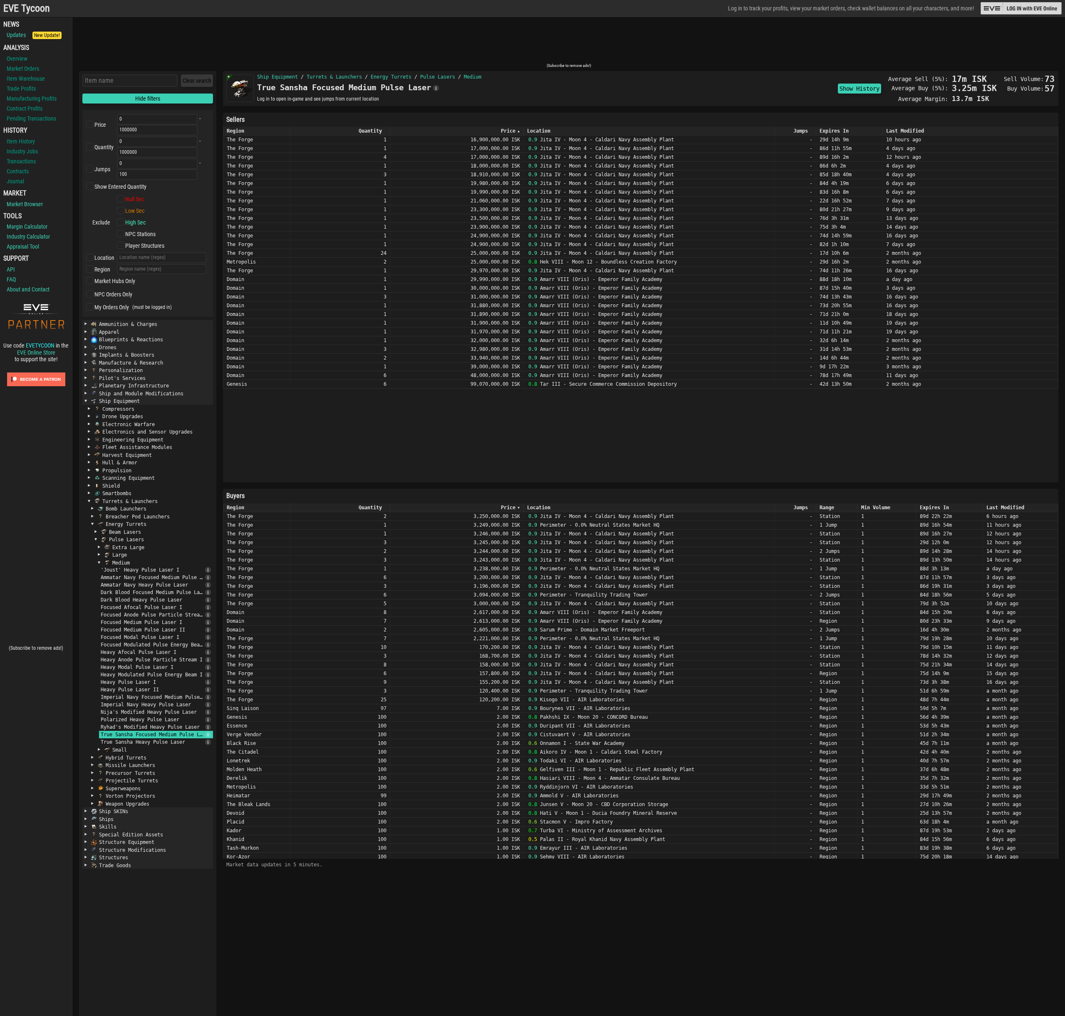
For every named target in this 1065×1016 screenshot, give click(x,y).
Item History (21, 141)
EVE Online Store (36, 352)
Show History (859, 88)
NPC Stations (140, 234)
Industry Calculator (28, 236)
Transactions (21, 161)
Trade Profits (21, 88)
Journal (15, 181)
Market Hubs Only (114, 281)
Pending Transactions (31, 118)
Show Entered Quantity (120, 186)
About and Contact (28, 289)
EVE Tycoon (26, 8)
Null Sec (134, 199)
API (11, 269)
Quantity (104, 147)
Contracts (18, 171)
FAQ (11, 279)
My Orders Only (111, 307)
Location (104, 257)
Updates (33, 35)
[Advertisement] (568, 43)
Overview (17, 58)
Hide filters (147, 98)
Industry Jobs (22, 151)
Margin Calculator (27, 226)
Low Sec (134, 210)
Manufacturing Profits (32, 98)
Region (102, 269)
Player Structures (144, 245)
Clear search (197, 80)
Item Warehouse (26, 78)
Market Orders (23, 68)
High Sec (135, 222)
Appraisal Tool (23, 246)
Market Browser (25, 204)
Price (100, 124)
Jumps (102, 169)
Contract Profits (24, 108)
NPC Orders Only (113, 294)
